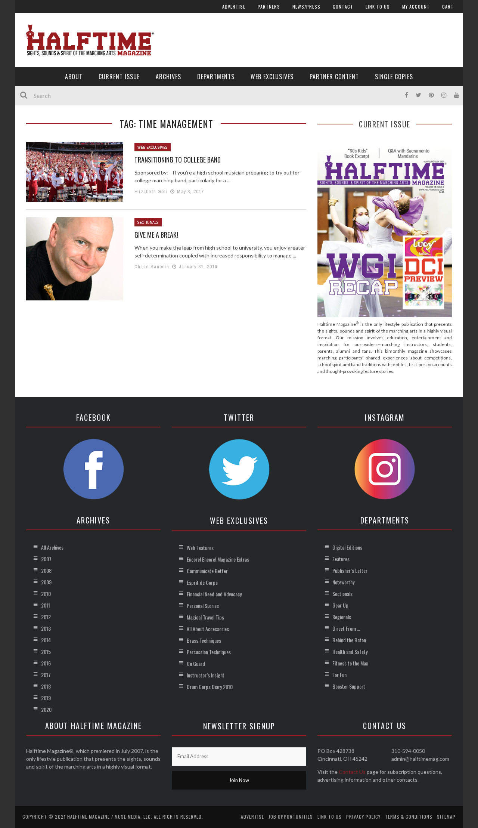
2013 (46, 628)
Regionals (341, 617)
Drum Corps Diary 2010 (210, 686)
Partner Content (334, 76)
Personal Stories (203, 605)
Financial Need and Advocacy (214, 594)
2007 (46, 559)
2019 (46, 698)
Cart (448, 6)
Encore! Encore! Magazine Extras (218, 559)
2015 (46, 651)
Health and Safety (349, 651)
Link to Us (378, 6)
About (74, 76)
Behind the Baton (349, 640)
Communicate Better (207, 571)
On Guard (196, 663)
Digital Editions (347, 547)
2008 (46, 570)
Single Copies (394, 76)
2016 (46, 663)
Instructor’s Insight (205, 675)
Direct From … (346, 628)
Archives (168, 76)
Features (341, 559)
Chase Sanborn (152, 266)
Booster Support (348, 686)
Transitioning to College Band (177, 159)
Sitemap (446, 816)
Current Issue (119, 76)
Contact (343, 6)
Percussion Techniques (209, 652)
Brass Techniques (204, 640)
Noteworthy (343, 582)
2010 (46, 593)
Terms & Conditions (408, 816)
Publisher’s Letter (349, 570)
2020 (46, 709)
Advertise (233, 6)
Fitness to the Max (350, 663)
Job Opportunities (291, 816)
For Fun (339, 675)
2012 (46, 617)
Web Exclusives (272, 76)
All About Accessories (208, 629)
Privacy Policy (363, 816)
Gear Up (340, 605)
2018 (46, 686)
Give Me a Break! (156, 235)
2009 (46, 582)
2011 (45, 605)
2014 (46, 640)
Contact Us (352, 772)
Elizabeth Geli (151, 191)
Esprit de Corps (202, 582)
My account (416, 6)
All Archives (52, 547)
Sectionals (148, 222)
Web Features (200, 548)
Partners (269, 6)
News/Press (306, 6)
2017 (46, 675)
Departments (216, 76)
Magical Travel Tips (205, 617)
